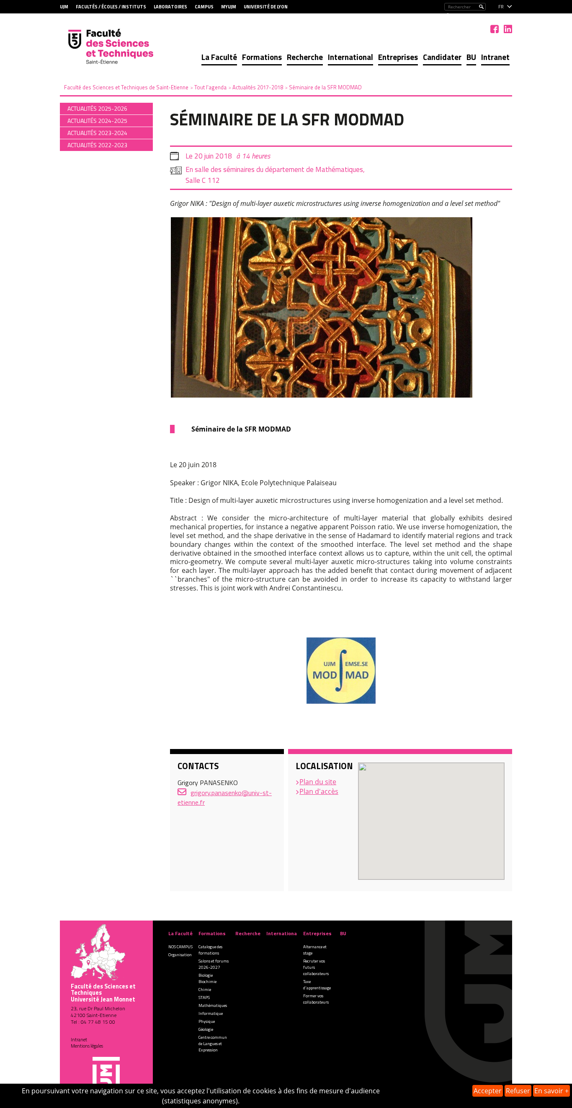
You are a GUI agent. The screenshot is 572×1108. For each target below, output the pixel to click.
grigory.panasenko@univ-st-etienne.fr (225, 797)
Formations (262, 57)
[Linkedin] (508, 29)
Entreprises (398, 57)
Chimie (204, 989)
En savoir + (551, 1090)
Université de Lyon (266, 6)
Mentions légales (87, 1046)
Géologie (205, 1029)
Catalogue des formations (210, 950)
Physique (206, 1021)
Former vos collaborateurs (316, 999)
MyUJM (228, 6)
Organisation (180, 955)
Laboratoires (170, 6)
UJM (64, 6)
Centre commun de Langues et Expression (212, 1043)
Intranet (495, 57)
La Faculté (219, 57)
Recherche (305, 57)
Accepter (488, 1090)
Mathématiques (212, 1005)
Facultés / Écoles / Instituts (111, 6)
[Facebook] (494, 29)
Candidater (442, 57)
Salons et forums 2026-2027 (213, 964)
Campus (204, 6)
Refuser (518, 1090)
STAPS (204, 997)
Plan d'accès (318, 791)
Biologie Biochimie (207, 978)
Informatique (210, 1013)
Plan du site (317, 781)
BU (471, 57)
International (350, 57)
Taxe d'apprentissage (317, 984)
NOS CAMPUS (180, 947)
